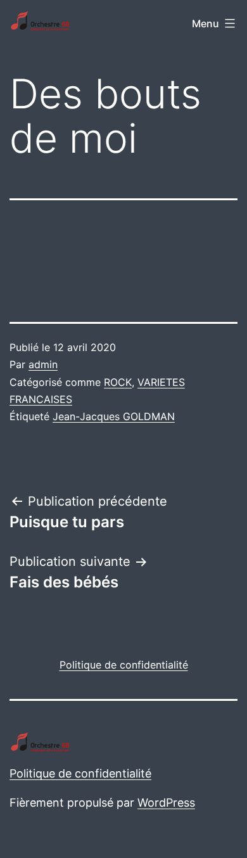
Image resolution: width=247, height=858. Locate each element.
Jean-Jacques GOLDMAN (114, 416)
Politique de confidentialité (80, 773)
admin (43, 364)
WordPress (166, 802)
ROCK (118, 382)
